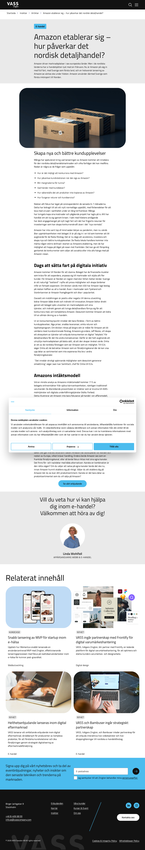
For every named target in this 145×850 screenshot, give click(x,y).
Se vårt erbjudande (72, 483)
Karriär (54, 808)
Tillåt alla (114, 446)
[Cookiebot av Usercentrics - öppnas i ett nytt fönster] (121, 402)
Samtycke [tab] (30, 410)
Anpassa (71, 446)
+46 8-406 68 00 (14, 816)
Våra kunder (79, 803)
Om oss (77, 813)
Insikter (23, 13)
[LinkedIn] (128, 805)
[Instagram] (136, 805)
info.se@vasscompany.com (18, 819)
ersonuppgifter (130, 778)
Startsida (11, 13)
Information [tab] (72, 410)
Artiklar (35, 13)
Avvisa (31, 446)
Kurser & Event (81, 808)
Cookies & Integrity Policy (104, 841)
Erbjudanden (57, 803)
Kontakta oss (128, 817)
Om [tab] (115, 410)
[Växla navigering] (136, 4)
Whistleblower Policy (129, 841)
